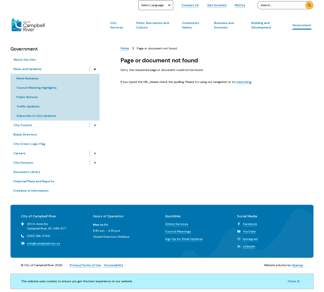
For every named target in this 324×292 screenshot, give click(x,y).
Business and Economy (224, 25)
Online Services (176, 224)
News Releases (27, 78)
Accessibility (113, 265)
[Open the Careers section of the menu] (95, 153)
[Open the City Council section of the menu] (95, 125)
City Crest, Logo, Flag (29, 144)
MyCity (240, 5)
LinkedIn (249, 246)
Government (301, 25)
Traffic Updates (28, 106)
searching (244, 82)
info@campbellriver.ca (43, 243)
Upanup (297, 265)
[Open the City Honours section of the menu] (95, 163)
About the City (25, 60)
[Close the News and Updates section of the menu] (95, 69)
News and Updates (27, 69)
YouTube (249, 231)
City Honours (23, 163)
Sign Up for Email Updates (184, 239)
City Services (116, 25)
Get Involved (216, 5)
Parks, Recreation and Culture (152, 25)
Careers (20, 153)
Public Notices (27, 97)
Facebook (250, 224)
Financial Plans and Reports (34, 181)
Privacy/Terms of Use (85, 265)
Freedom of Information (31, 191)
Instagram (250, 239)
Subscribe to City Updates (36, 116)
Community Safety (190, 25)
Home (125, 48)
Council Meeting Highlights (36, 88)
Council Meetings (178, 231)
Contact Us (190, 5)
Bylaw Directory (25, 134)
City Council (23, 125)
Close (292, 281)
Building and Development (261, 25)
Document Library (27, 172)
